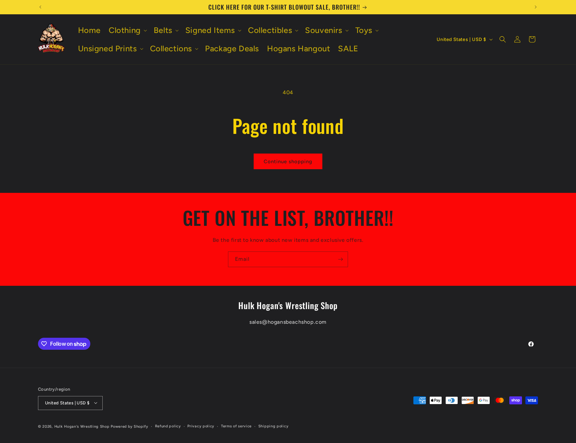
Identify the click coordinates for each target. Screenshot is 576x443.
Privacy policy (200, 426)
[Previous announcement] (40, 7)
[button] (127, 30)
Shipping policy (273, 426)
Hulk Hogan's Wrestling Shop (82, 426)
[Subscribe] (340, 259)
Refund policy (168, 426)
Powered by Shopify (129, 426)
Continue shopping (288, 162)
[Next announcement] (535, 7)
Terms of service (236, 426)
